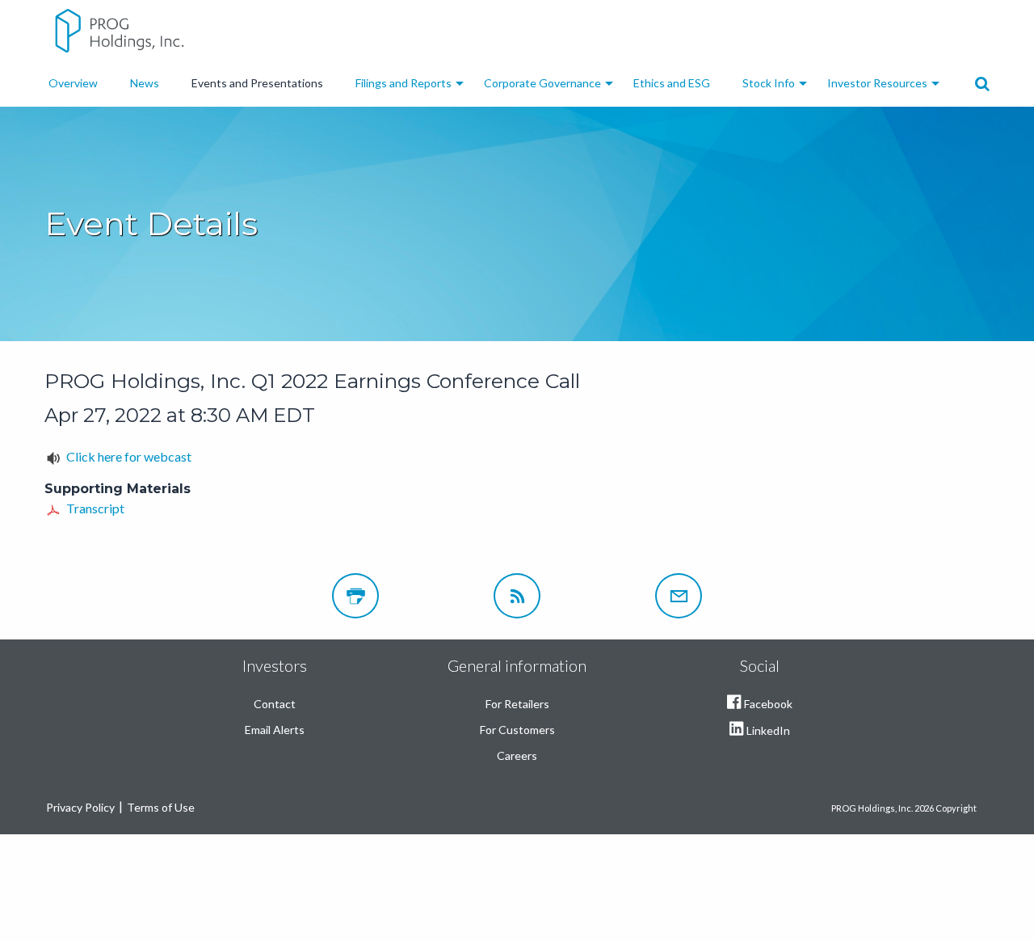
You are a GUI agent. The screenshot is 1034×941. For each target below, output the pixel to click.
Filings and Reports (403, 83)
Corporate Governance (542, 83)
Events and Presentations (257, 83)
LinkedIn (768, 730)
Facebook (768, 704)
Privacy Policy (80, 807)
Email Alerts (275, 729)
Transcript (95, 508)
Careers (517, 755)
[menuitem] (73, 83)
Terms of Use (161, 807)
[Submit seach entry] (982, 84)
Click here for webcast (128, 456)
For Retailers (517, 704)
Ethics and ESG (671, 83)
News (144, 83)
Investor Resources (877, 83)
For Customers (517, 729)
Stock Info (768, 83)
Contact (275, 704)
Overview (73, 83)
